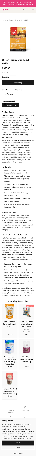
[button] (6, 10)
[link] (18, 452)
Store (11, 20)
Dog (16, 20)
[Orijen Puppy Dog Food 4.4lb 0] (18, 39)
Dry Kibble (24, 20)
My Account (24, 410)
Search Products (11, 411)
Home (4, 20)
